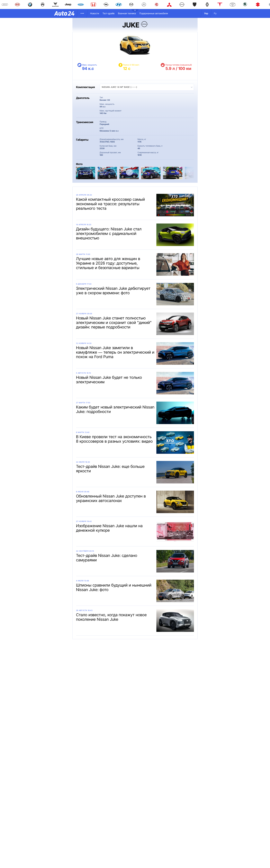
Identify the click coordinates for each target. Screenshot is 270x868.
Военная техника (127, 13)
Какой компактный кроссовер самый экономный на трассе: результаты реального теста (110, 204)
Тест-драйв (108, 13)
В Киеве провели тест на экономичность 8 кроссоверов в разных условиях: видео (114, 439)
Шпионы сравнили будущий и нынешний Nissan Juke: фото (113, 587)
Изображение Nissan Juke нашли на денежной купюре (109, 528)
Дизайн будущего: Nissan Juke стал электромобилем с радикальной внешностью (108, 233)
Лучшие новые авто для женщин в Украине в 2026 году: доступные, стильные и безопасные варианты (108, 263)
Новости (94, 13)
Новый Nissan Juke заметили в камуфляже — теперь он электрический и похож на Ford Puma (115, 352)
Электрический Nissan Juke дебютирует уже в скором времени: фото (113, 290)
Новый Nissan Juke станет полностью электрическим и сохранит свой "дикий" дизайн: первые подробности (114, 322)
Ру (215, 13)
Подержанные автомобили (153, 13)
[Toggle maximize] (129, 172)
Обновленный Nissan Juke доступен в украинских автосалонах (111, 498)
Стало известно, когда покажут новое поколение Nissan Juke (111, 617)
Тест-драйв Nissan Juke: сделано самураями (106, 557)
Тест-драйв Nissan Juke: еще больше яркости (110, 468)
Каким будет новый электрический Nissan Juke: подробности (115, 409)
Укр (206, 13)
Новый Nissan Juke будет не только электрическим (109, 379)
